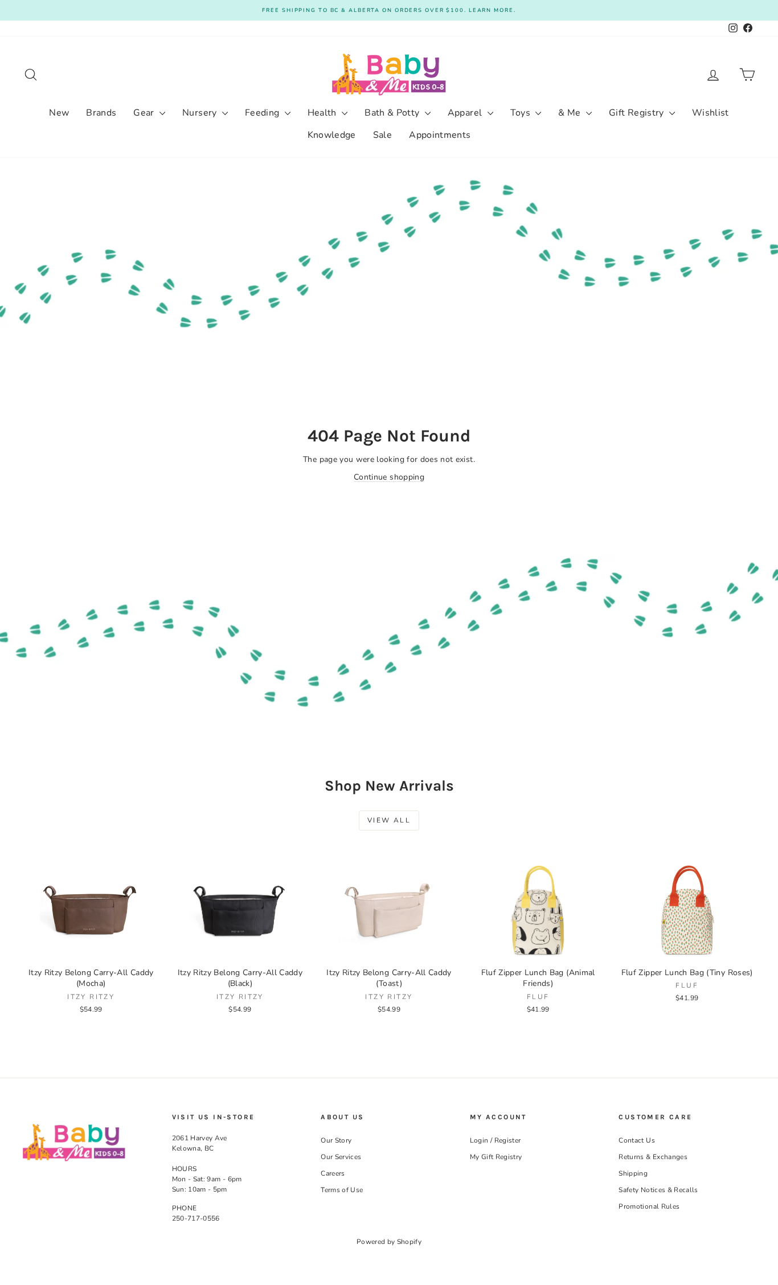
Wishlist (710, 113)
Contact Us (637, 1140)
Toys (521, 113)
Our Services (341, 1156)
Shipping (633, 1173)
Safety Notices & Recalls (658, 1189)
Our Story (336, 1140)
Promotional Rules (649, 1206)
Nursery (200, 113)
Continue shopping (389, 477)
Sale (382, 135)
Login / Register (495, 1140)
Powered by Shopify (389, 1241)
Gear (145, 113)
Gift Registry (637, 113)
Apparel (466, 113)
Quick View (91, 949)
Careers (333, 1173)
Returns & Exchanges (653, 1156)
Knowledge (332, 135)
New (59, 113)
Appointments (439, 135)
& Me (570, 113)
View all (389, 820)
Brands (101, 113)
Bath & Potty (393, 113)
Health (323, 113)
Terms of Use (342, 1189)
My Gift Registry (496, 1156)
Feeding (263, 113)
